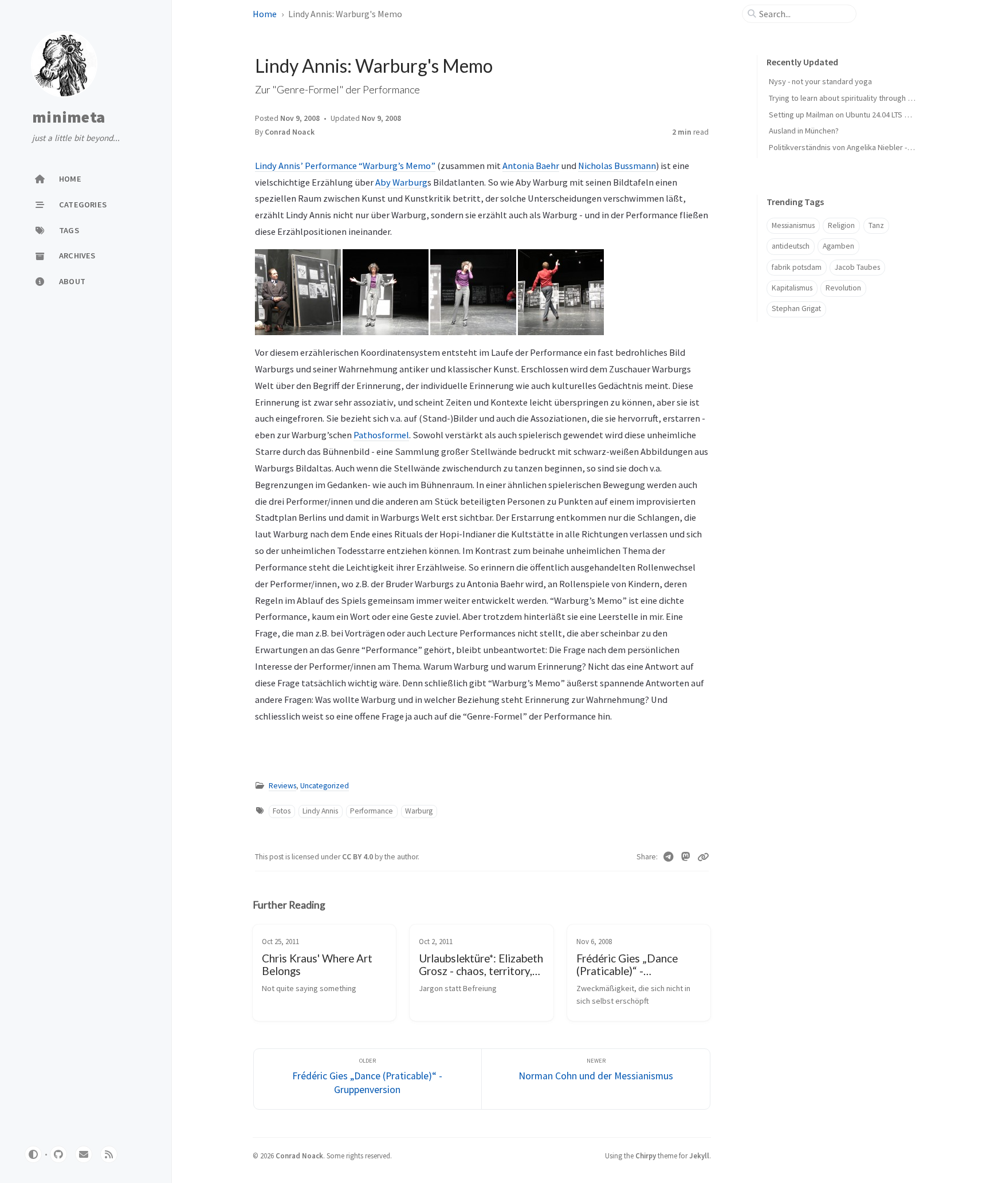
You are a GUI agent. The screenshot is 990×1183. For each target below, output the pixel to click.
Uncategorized (324, 786)
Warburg (419, 811)
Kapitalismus (792, 288)
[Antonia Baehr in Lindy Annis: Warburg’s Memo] (298, 291)
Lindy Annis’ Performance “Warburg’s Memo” (345, 165)
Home (265, 13)
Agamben (838, 246)
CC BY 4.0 (358, 857)
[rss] (109, 1154)
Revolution (843, 288)
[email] (84, 1154)
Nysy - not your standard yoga (820, 81)
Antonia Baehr (530, 165)
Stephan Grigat (796, 308)
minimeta (68, 117)
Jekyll (699, 1155)
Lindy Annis (320, 811)
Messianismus (793, 225)
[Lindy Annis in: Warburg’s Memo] (386, 291)
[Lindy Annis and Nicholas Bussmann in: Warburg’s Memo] (473, 291)
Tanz (876, 225)
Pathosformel (381, 435)
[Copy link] (703, 857)
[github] (58, 1154)
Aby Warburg (401, 182)
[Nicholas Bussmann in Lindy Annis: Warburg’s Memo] (561, 291)
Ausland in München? (804, 130)
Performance (371, 811)
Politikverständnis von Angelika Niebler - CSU (846, 147)
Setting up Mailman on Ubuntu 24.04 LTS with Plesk (854, 114)
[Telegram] (668, 857)
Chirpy (645, 1155)
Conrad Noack (290, 132)
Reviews (282, 786)
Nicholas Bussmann (617, 165)
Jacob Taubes (857, 267)
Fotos (281, 811)
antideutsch (791, 246)
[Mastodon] (686, 857)
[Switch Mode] (33, 1154)
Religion (841, 225)
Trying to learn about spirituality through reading (851, 98)
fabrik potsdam (797, 267)
